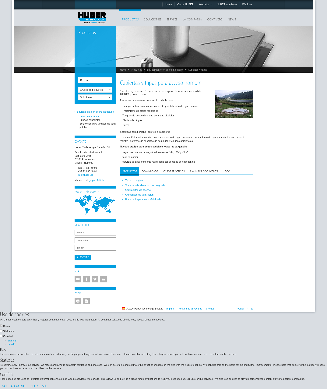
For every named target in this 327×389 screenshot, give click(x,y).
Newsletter (82, 225)
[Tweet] (95, 279)
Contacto (215, 19)
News (232, 19)
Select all (39, 386)
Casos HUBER (185, 4)
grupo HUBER (96, 180)
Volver (240, 308)
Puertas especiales (89, 119)
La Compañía (192, 19)
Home (168, 4)
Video (226, 171)
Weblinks (204, 4)
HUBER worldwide (227, 4)
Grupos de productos (91, 89)
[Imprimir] (78, 301)
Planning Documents (204, 171)
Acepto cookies (14, 386)
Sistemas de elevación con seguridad (145, 185)
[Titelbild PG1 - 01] (234, 104)
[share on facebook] (86, 279)
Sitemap (209, 308)
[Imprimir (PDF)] (86, 301)
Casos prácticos (174, 171)
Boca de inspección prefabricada (143, 199)
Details (11, 344)
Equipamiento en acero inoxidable (165, 69)
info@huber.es (85, 174)
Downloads (150, 171)
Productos (130, 19)
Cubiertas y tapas (197, 69)
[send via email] (78, 279)
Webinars (247, 4)
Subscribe (82, 257)
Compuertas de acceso (138, 190)
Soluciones (152, 19)
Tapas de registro (134, 180)
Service (172, 19)
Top (251, 308)
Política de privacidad (190, 308)
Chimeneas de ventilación (139, 194)
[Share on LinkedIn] (103, 279)
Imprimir (170, 308)
